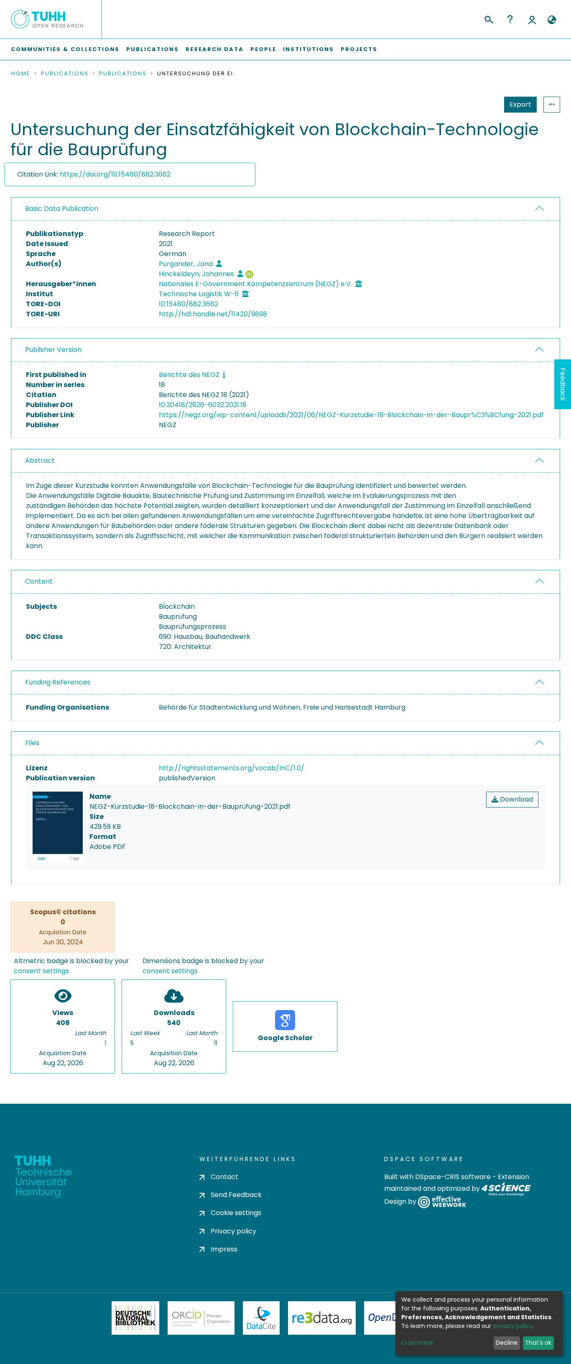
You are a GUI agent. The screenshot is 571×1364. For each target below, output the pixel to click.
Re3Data (322, 1318)
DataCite (261, 1318)
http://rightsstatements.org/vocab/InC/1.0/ (231, 768)
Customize (417, 1342)
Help (510, 19)
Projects (359, 49)
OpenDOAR (392, 1318)
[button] (551, 20)
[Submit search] (488, 18)
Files (32, 743)
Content (39, 581)
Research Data (215, 49)
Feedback (563, 384)
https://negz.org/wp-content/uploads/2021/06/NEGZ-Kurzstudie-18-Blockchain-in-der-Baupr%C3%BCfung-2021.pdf (351, 415)
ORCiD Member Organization (201, 1318)
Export (520, 104)
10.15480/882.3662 (188, 304)
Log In (532, 19)
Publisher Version (53, 349)
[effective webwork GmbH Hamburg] (442, 1202)
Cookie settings (236, 1213)
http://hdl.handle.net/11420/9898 (213, 314)
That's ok (538, 1342)
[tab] (285, 209)
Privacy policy (233, 1231)
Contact (224, 1177)
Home (21, 73)
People (263, 49)
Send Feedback (236, 1195)
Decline (506, 1342)
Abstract (40, 460)
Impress (224, 1249)
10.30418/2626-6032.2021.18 (203, 405)
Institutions (308, 49)
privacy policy (513, 1326)
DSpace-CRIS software (453, 1177)
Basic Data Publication (61, 208)
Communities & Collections (65, 49)
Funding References (57, 682)
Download (515, 799)
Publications (152, 49)
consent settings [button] (41, 971)
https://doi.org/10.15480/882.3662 (115, 174)
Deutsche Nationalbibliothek (135, 1318)
